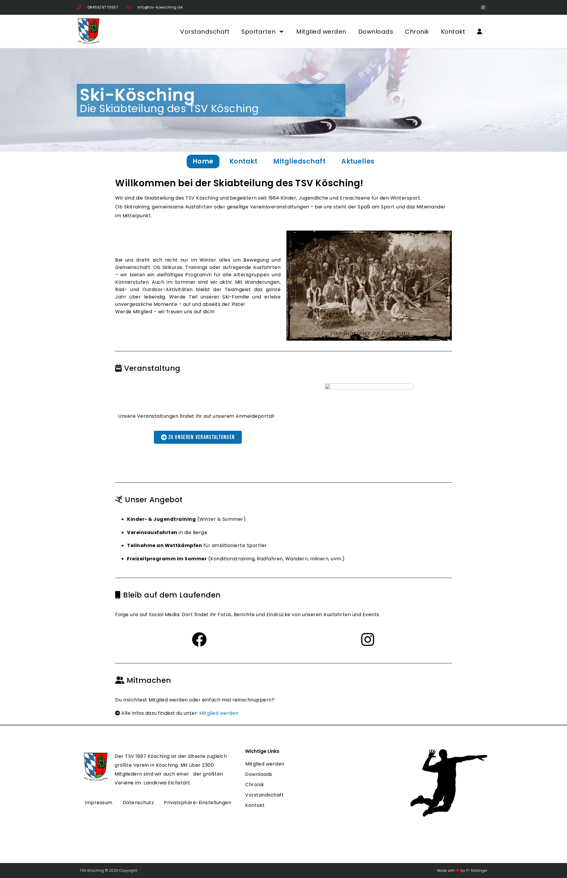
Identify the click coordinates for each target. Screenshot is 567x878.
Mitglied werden (321, 31)
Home (203, 161)
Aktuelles (357, 161)
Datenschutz (138, 802)
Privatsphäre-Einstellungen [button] (197, 802)
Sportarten (258, 31)
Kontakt (453, 31)
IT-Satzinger (476, 870)
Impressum (99, 802)
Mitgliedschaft (299, 161)
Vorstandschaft (204, 31)
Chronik (417, 31)
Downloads (375, 31)
